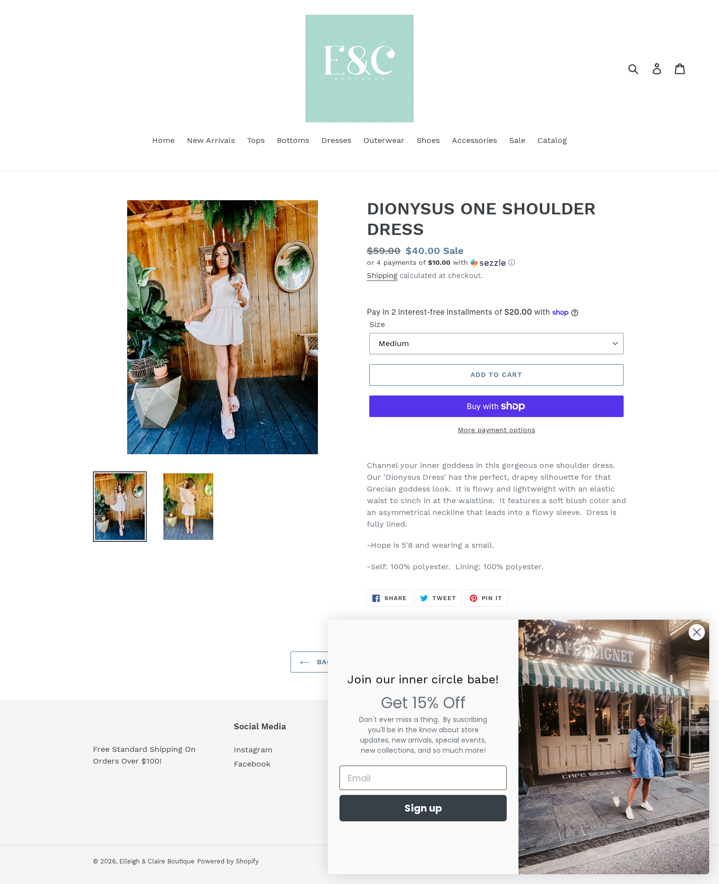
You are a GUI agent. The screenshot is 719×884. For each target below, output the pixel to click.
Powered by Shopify (228, 861)
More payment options (496, 430)
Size (377, 324)
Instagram (253, 749)
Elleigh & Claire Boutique (157, 861)
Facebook (252, 763)
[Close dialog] (696, 632)
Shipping (382, 275)
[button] (496, 262)
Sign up (423, 808)
